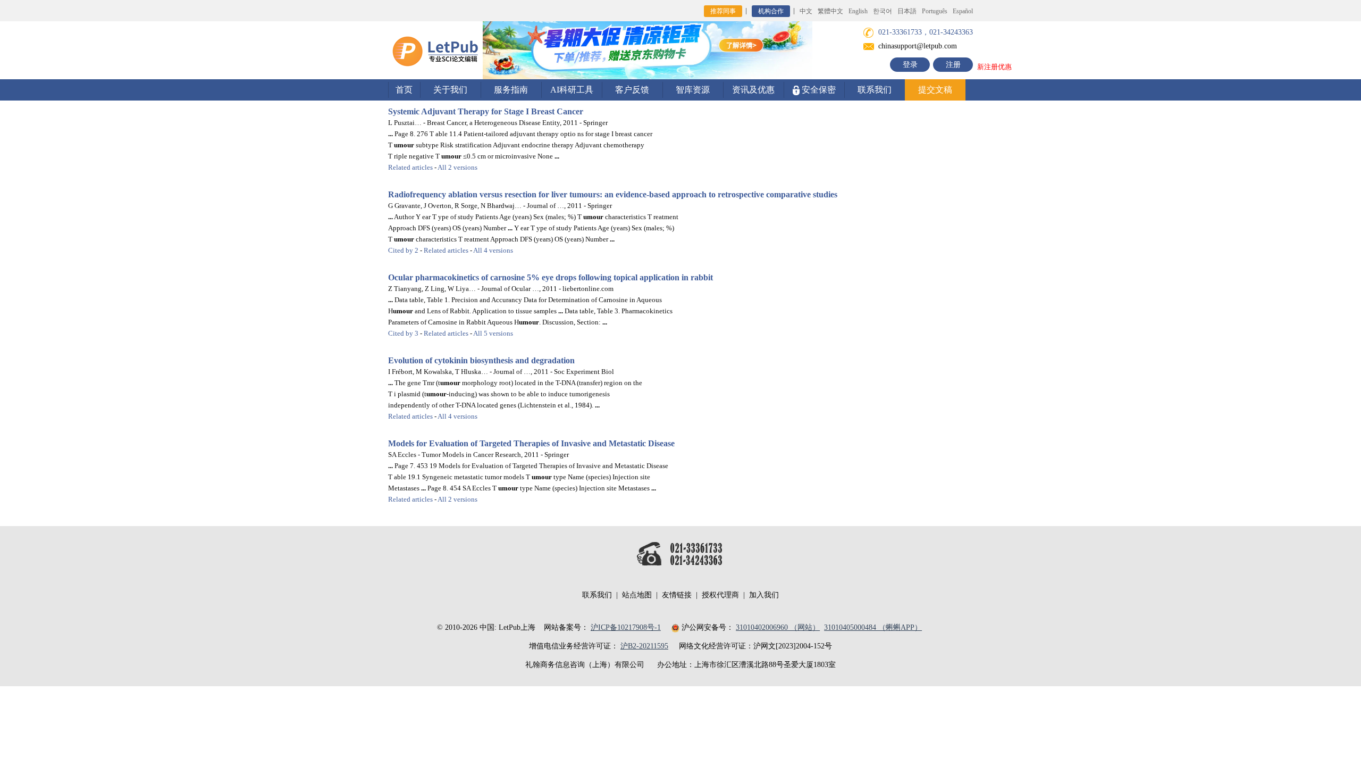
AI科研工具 (571, 89)
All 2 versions (457, 167)
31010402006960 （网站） (778, 627)
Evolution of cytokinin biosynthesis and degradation (481, 360)
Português (934, 11)
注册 (953, 65)
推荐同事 (723, 11)
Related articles (410, 167)
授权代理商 (720, 595)
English (858, 11)
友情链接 (677, 595)
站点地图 (637, 595)
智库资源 (693, 89)
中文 (806, 11)
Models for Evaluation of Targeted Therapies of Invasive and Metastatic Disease (531, 443)
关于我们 (450, 89)
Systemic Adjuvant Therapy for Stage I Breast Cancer (485, 111)
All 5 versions (493, 333)
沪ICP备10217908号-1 (626, 627)
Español (963, 11)
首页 (404, 89)
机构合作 (771, 11)
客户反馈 (632, 89)
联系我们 (875, 89)
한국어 (882, 11)
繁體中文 (830, 11)
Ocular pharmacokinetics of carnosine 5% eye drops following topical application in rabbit (550, 277)
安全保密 (818, 89)
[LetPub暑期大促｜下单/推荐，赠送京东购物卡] (647, 50)
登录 (910, 65)
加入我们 (764, 595)
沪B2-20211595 (644, 646)
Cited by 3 (403, 333)
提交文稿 (935, 89)
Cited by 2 (403, 250)
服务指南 (511, 89)
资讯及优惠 (753, 89)
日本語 (907, 11)
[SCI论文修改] (435, 50)
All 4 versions (493, 250)
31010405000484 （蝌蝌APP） (873, 627)
